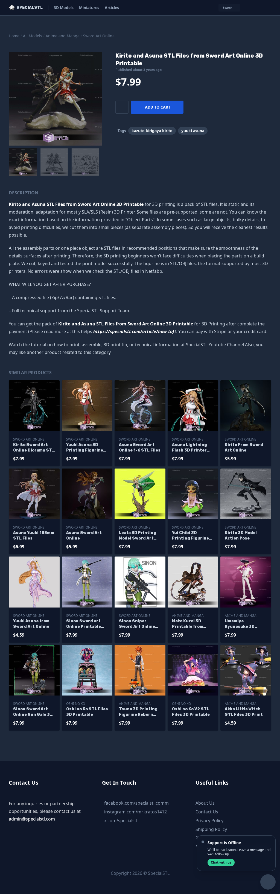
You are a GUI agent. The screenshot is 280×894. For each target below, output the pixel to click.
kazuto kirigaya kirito (152, 130)
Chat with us (221, 862)
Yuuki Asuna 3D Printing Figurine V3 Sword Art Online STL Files (84, 447)
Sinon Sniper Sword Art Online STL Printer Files (137, 624)
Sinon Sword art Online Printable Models (83, 624)
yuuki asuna (192, 130)
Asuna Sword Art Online (84, 535)
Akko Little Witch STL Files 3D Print (244, 712)
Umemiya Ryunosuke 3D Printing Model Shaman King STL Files (243, 624)
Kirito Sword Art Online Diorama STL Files (33, 447)
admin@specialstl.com (32, 819)
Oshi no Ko (75, 703)
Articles (112, 7)
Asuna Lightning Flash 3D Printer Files (189, 447)
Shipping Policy (211, 829)
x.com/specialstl (120, 821)
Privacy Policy (209, 821)
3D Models (64, 7)
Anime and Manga (63, 35)
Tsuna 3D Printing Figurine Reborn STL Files (138, 712)
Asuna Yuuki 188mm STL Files (33, 535)
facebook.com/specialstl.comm (136, 803)
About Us (205, 803)
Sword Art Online (99, 35)
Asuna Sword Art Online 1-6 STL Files (140, 447)
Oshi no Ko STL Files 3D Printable (87, 712)
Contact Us (207, 812)
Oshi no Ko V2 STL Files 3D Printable (191, 712)
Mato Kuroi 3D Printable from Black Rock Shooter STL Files (192, 624)
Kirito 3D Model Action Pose (241, 535)
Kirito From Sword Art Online (244, 447)
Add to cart (157, 107)
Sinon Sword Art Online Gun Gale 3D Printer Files (33, 712)
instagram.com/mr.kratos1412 (135, 812)
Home (14, 35)
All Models (32, 35)
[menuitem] (23, 162)
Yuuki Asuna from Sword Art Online (31, 624)
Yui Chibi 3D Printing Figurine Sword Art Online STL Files (190, 535)
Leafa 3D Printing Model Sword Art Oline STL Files (137, 535)
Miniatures (89, 7)
